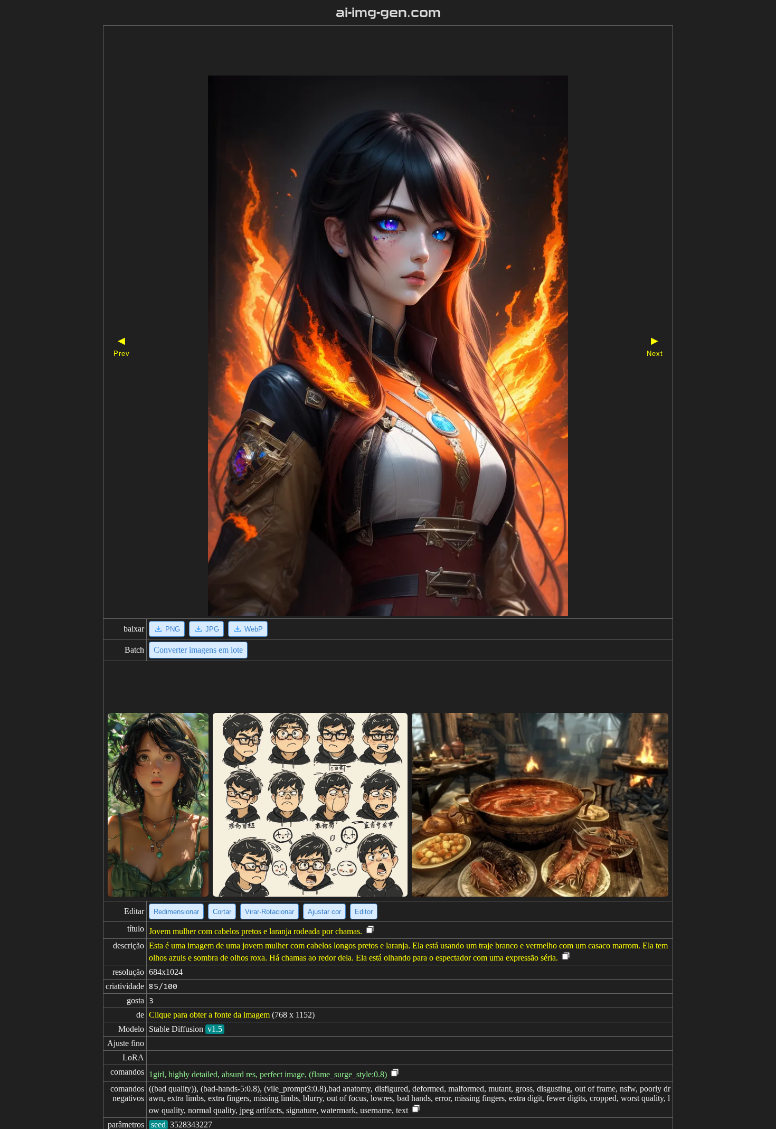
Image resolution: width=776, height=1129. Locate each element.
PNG (172, 629)
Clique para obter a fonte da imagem (209, 1014)
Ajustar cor (324, 912)
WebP (253, 629)
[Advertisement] (369, 52)
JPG (212, 629)
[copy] (370, 930)
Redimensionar (176, 912)
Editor (364, 912)
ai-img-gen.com (388, 13)
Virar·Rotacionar (269, 912)
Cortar (222, 912)
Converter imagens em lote (198, 649)
